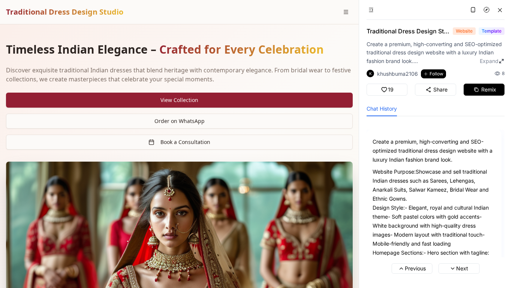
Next (462, 268)
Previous (415, 268)
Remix (488, 89)
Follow (436, 73)
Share (440, 89)
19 (391, 89)
